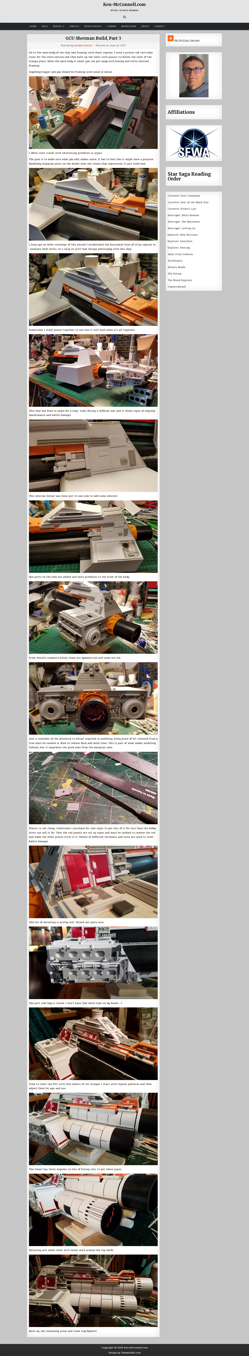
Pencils (74, 26)
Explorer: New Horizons (183, 235)
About (145, 26)
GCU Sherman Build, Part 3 (93, 38)
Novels (57, 26)
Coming (111, 26)
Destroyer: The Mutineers (184, 222)
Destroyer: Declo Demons (183, 215)
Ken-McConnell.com (124, 4)
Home (33, 26)
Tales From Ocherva (180, 254)
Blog (45, 26)
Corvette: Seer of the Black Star (188, 202)
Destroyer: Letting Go (181, 228)
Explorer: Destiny (179, 248)
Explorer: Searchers (180, 241)
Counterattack (177, 287)
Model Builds (92, 26)
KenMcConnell (83, 45)
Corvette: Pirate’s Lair (182, 209)
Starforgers (175, 261)
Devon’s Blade (176, 267)
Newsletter (128, 26)
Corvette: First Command (184, 196)
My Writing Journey (186, 40)
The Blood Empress (180, 280)
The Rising (174, 274)
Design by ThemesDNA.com (125, 1352)
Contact (159, 26)
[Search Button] (124, 17)
